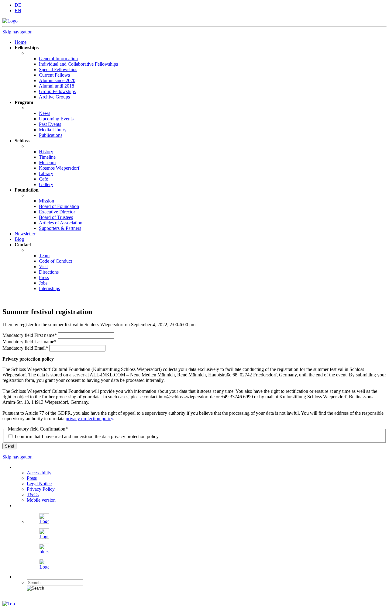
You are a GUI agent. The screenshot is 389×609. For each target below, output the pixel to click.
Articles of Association (60, 222)
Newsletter (25, 233)
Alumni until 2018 (56, 85)
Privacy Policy (41, 489)
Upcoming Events (56, 118)
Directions (49, 272)
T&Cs (33, 494)
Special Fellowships (58, 69)
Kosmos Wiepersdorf (59, 168)
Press (44, 277)
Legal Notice (39, 483)
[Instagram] (44, 537)
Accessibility (39, 472)
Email (25, 348)
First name (29, 335)
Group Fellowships (57, 91)
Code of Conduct (55, 261)
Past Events (50, 124)
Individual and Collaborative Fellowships (78, 64)
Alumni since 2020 (57, 80)
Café (43, 179)
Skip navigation (17, 31)
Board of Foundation (59, 206)
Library (46, 173)
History (46, 151)
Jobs (43, 282)
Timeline (47, 157)
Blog (19, 239)
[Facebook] (44, 521)
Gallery (46, 184)
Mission (46, 200)
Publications (50, 135)
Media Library (53, 129)
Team (44, 255)
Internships (49, 288)
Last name (29, 341)
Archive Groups (54, 96)
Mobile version (41, 500)
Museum (47, 162)
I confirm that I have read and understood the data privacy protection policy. (87, 436)
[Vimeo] (44, 567)
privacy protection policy (89, 418)
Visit (43, 266)
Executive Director (57, 211)
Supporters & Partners (60, 228)
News (44, 113)
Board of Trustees (56, 217)
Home (20, 42)
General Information (58, 58)
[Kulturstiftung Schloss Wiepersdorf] (10, 20)
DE (18, 5)
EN (18, 10)
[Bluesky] (44, 552)
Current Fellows (54, 75)
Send (9, 446)
